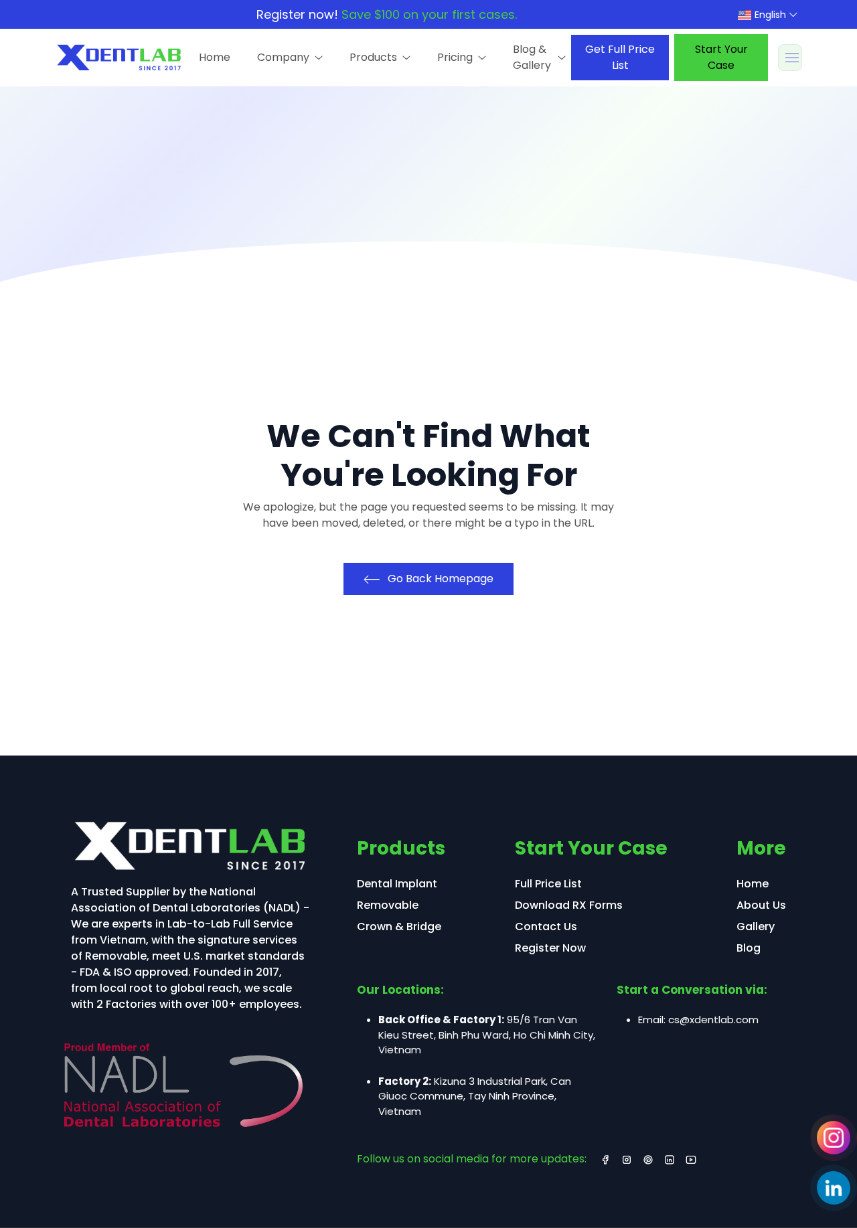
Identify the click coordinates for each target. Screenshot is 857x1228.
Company (283, 57)
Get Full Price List (620, 57)
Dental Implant (397, 883)
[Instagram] (833, 1138)
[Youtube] (691, 1159)
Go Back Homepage (439, 578)
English (769, 15)
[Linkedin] (833, 1188)
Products (373, 57)
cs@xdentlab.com (713, 1020)
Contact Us (546, 926)
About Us (761, 905)
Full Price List (548, 883)
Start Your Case (721, 57)
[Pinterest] (648, 1159)
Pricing (455, 57)
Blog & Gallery (532, 57)
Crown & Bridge (399, 926)
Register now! (386, 14)
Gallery (755, 926)
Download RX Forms (569, 905)
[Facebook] (605, 1159)
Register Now (550, 948)
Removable (387, 905)
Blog (748, 948)
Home (214, 57)
